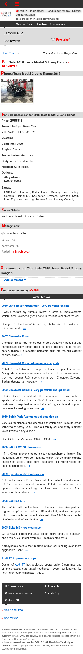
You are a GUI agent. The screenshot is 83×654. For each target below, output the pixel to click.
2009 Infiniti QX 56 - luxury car (22, 447)
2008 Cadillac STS (14, 501)
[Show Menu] (17, 4)
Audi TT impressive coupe (19, 558)
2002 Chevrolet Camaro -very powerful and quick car (36, 390)
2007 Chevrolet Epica (15, 336)
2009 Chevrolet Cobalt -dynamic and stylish (30, 363)
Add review (11, 40)
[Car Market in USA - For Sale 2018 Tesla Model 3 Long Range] (17, 90)
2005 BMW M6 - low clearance (21, 527)
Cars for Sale (24, 24)
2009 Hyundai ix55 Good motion (23, 474)
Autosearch (52, 586)
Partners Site (13, 600)
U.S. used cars (14, 586)
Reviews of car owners (51, 24)
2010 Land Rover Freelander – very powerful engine (35, 305)
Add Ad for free (12, 610)
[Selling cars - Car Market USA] (5, 17)
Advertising (52, 593)
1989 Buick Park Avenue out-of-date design (30, 416)
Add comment (15, 280)
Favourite (63, 39)
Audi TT (20, 564)
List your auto (13, 33)
